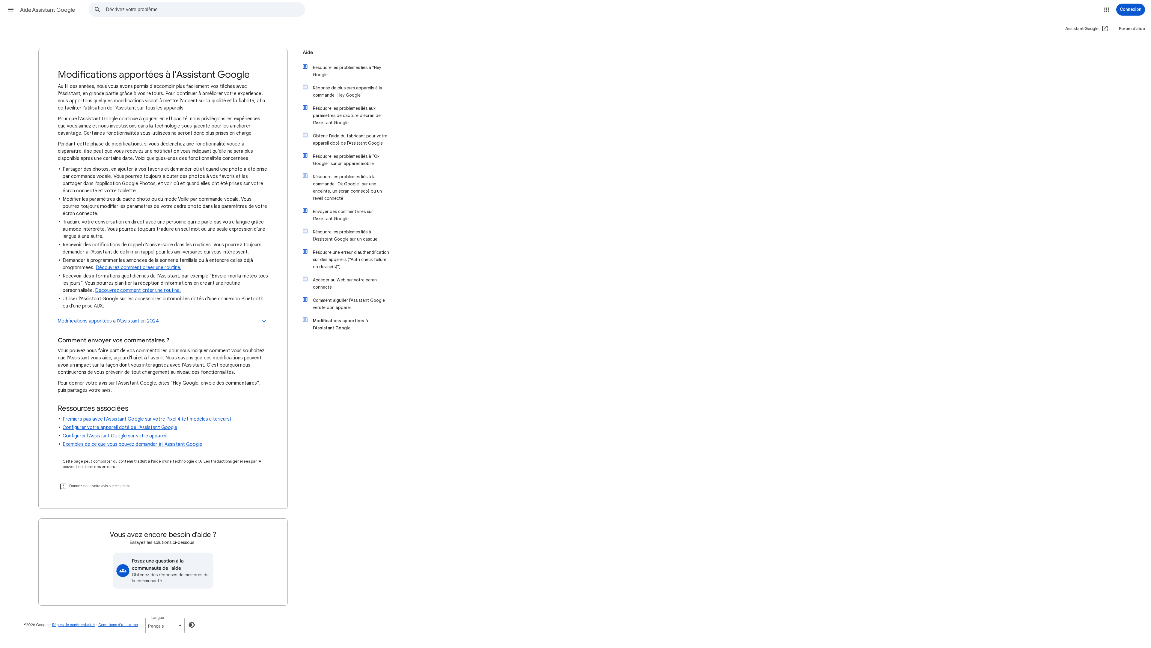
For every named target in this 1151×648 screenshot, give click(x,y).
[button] (11, 9)
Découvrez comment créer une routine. (138, 268)
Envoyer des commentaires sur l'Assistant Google (343, 215)
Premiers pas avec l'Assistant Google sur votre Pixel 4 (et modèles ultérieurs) (147, 419)
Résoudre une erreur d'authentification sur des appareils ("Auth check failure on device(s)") (351, 259)
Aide (308, 53)
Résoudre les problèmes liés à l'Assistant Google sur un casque (345, 235)
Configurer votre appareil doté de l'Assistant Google (120, 427)
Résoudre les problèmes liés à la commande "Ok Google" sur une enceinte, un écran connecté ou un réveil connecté (347, 187)
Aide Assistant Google (47, 10)
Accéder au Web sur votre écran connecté (345, 283)
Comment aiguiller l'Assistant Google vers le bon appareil (349, 304)
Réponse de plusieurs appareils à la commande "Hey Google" (347, 91)
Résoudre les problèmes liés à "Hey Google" (347, 71)
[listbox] (165, 625)
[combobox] (205, 9)
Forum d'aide (1132, 28)
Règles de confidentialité (73, 624)
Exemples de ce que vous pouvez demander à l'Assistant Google (132, 444)
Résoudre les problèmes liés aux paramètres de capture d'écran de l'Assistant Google (347, 115)
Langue (157, 617)
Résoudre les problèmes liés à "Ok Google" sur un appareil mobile (346, 160)
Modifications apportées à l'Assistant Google (340, 324)
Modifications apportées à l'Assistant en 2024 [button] (108, 321)
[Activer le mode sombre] (192, 625)
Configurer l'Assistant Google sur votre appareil (115, 436)
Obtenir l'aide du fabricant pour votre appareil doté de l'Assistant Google (350, 139)
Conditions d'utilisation (118, 624)
